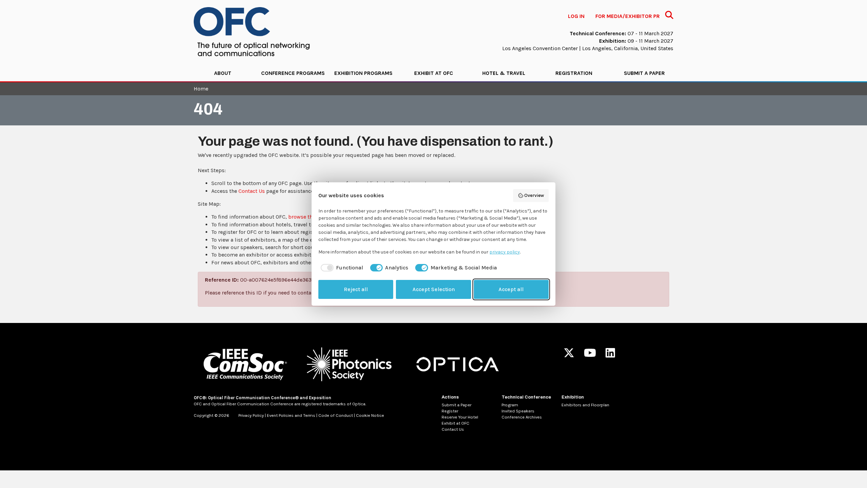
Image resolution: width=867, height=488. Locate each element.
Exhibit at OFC (433, 73)
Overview (534, 195)
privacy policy (504, 252)
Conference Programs (293, 73)
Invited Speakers (518, 410)
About (222, 73)
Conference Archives (522, 417)
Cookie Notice (370, 415)
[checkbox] (340, 268)
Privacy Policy (251, 415)
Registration (573, 73)
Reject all (356, 289)
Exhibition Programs (363, 73)
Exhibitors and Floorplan (585, 404)
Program (510, 404)
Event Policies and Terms (291, 415)
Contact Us (251, 191)
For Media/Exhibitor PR (627, 16)
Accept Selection (434, 289)
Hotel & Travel (503, 73)
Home (201, 88)
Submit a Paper (644, 73)
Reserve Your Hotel (460, 417)
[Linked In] (610, 355)
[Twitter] (568, 355)
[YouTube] (590, 355)
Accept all (511, 289)
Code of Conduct (335, 415)
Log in (576, 16)
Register (450, 410)
